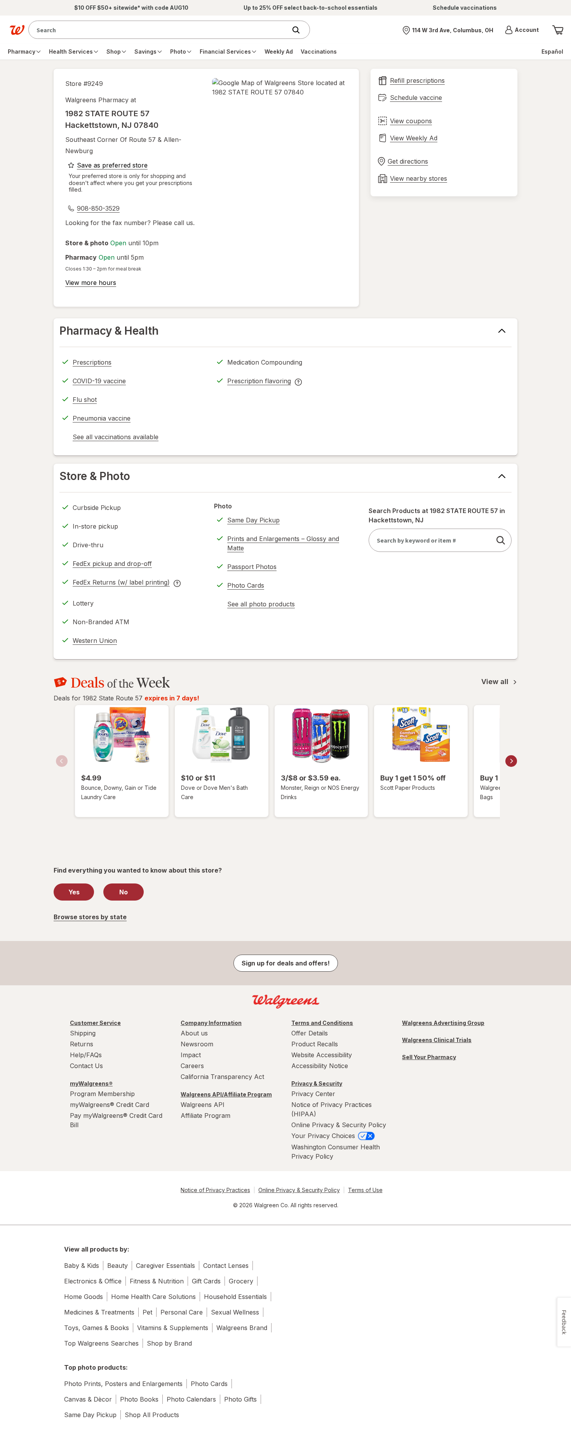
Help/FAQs (86, 1055)
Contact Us (86, 1066)
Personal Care (181, 1312)
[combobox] (159, 29)
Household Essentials (235, 1297)
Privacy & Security (316, 1083)
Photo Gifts (240, 1399)
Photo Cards (245, 585)
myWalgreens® (91, 1083)
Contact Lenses (226, 1265)
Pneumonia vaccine (102, 418)
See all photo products (261, 605)
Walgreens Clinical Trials (437, 1040)
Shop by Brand (169, 1343)
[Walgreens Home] (17, 30)
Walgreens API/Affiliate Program (226, 1094)
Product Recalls (314, 1044)
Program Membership (102, 1094)
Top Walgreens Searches (101, 1343)
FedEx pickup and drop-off (112, 565)
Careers (192, 1066)
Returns (81, 1044)
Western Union (95, 640)
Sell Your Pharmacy (429, 1057)
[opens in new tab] (279, 87)
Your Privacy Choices (324, 1136)
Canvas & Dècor (88, 1399)
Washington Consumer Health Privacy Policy (335, 1151)
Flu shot (85, 399)
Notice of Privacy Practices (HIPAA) (331, 1109)
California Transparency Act (222, 1077)
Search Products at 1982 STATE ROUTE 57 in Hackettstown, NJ (437, 515)
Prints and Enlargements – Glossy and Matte (283, 543)
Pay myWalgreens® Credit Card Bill (116, 1120)
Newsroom (197, 1044)
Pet (147, 1312)
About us (194, 1033)
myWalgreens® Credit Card (109, 1105)
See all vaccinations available (115, 438)
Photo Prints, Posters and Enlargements (123, 1384)
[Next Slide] (511, 761)
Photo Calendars (191, 1399)
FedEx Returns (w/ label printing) (121, 583)
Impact (191, 1055)
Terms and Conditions (322, 1023)
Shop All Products (152, 1415)
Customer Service (95, 1023)
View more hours (90, 282)
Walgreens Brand (241, 1328)
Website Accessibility (321, 1055)
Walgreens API (203, 1105)
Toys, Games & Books (96, 1328)
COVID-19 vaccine (99, 381)
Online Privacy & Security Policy (338, 1125)
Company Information (211, 1023)
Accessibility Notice (319, 1066)
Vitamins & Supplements (172, 1328)
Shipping (83, 1033)
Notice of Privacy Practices (215, 1190)
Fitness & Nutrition (157, 1281)
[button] (522, 30)
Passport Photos (252, 567)
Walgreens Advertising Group (443, 1023)
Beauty (117, 1265)
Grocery (241, 1281)
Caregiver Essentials (165, 1265)
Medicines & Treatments (99, 1312)
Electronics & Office (93, 1281)
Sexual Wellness (235, 1312)
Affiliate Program (205, 1115)
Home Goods (83, 1297)
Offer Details (309, 1033)
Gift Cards (206, 1281)
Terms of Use (365, 1190)
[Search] (300, 30)
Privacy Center (313, 1094)
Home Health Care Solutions (153, 1297)
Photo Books (139, 1399)
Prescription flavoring (259, 382)
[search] (500, 540)
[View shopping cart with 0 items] (557, 30)
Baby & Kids (81, 1265)
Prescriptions (92, 362)
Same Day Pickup (253, 520)
